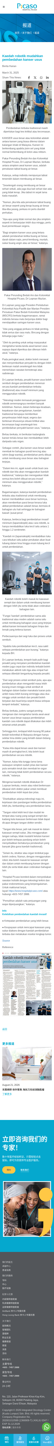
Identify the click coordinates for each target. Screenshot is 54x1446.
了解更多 (7, 1094)
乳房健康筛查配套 (10, 1303)
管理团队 (6, 1329)
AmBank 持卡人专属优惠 (14, 1311)
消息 (4, 1349)
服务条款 (16, 1427)
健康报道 (6, 1341)
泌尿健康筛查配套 (10, 1307)
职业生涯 (6, 1337)
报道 (4, 1345)
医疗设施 (6, 1288)
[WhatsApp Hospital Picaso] (46, 1427)
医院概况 (6, 1326)
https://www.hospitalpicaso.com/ (26, 891)
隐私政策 (6, 1427)
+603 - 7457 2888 (10, 1367)
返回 (4, 1029)
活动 (4, 1353)
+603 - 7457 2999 (10, 1376)
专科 (4, 1280)
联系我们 (25, 1170)
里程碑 (5, 1333)
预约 (9, 1170)
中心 (4, 1284)
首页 (17, 33)
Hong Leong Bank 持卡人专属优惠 (18, 1315)
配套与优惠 (7, 1294)
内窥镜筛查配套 (9, 1299)
